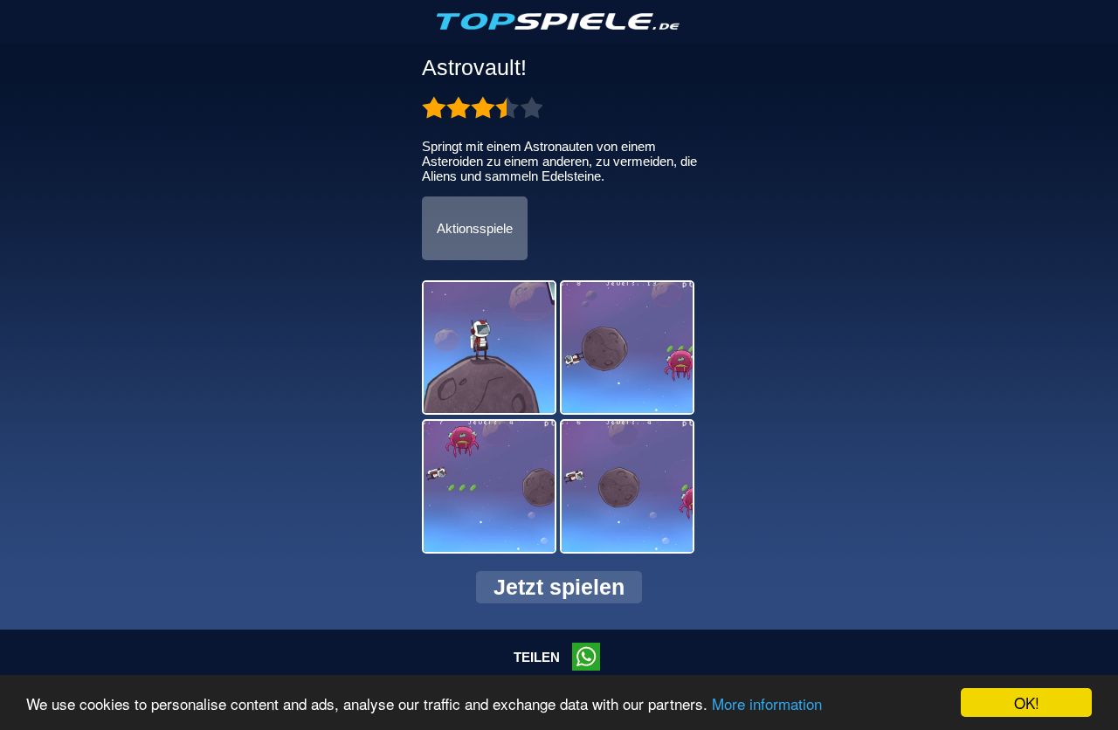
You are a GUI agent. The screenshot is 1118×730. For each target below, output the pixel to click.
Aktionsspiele (475, 228)
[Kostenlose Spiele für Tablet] (559, 26)
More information (767, 703)
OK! (1026, 702)
